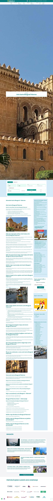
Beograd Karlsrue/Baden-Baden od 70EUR (40, 256)
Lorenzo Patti (10, 303)
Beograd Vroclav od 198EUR (38, 254)
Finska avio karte (38, 330)
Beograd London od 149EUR (38, 258)
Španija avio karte (38, 341)
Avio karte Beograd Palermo (38, 201)
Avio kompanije (19, 3)
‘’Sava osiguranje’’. (18, 347)
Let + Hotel (24, 3)
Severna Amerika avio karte (39, 340)
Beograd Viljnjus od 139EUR (38, 260)
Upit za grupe (43, 3)
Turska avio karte (38, 343)
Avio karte (11, 3)
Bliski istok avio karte (38, 326)
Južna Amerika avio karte (39, 331)
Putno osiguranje (32, 3)
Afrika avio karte (38, 323)
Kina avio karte (38, 333)
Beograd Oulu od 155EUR (37, 272)
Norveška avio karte (38, 336)
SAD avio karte (37, 339)
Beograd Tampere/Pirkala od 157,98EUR (39, 265)
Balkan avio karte (38, 325)
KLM (36, 315)
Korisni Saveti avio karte (39, 334)
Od (8, 184)
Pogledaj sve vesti (26, 474)
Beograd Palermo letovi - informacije (39, 219)
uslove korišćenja (43, 289)
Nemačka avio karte (38, 335)
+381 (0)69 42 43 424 (21, 212)
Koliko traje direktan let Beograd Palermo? (40, 220)
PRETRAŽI (27, 194)
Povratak (38, 184)
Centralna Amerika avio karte (39, 327)
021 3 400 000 (7, 3)
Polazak (28, 184)
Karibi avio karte (38, 332)
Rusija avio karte (38, 338)
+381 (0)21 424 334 (14, 212)
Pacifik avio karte (38, 337)
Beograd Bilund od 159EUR (37, 257)
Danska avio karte (38, 328)
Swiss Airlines (37, 316)
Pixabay (13, 231)
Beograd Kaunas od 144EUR (38, 259)
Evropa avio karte (38, 329)
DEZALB (10, 231)
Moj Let (39, 3)
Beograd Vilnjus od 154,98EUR (38, 255)
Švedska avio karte (38, 342)
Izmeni (8, 189)
